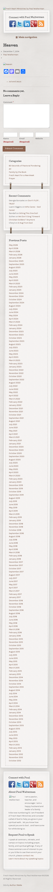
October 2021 (15, 415)
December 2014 (16, 677)
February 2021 (15, 440)
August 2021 (14, 421)
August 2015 (14, 652)
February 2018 (15, 555)
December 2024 (16, 293)
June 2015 (13, 658)
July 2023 (13, 347)
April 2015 (13, 664)
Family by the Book (17, 172)
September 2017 (16, 571)
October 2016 (15, 607)
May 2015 (13, 661)
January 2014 (15, 712)
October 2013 (15, 722)
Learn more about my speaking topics (25, 858)
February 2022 (15, 402)
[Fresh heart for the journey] (23, 8)
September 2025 (16, 264)
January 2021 (15, 443)
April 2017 (13, 587)
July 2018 (13, 540)
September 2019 (16, 495)
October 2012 (15, 760)
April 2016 (13, 626)
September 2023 (16, 341)
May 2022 (13, 392)
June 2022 (13, 389)
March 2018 (14, 552)
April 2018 (13, 549)
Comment (8, 102)
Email (24, 140)
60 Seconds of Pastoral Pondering (24, 166)
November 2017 (16, 565)
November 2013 (16, 719)
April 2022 (13, 395)
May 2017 (13, 584)
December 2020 (16, 447)
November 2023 (16, 335)
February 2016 (15, 632)
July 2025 (13, 270)
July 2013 (13, 732)
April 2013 (13, 741)
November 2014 (16, 680)
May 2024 (13, 315)
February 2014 (15, 709)
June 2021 (13, 427)
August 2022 (14, 382)
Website (39, 138)
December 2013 (16, 716)
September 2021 (16, 418)
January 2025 (15, 290)
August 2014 (14, 690)
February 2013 (15, 748)
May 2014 (13, 700)
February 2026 (15, 254)
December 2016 (16, 600)
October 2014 (15, 684)
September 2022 (16, 379)
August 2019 (14, 498)
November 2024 (16, 296)
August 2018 (14, 536)
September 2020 (16, 456)
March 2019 (14, 514)
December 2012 (16, 754)
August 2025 (14, 267)
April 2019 (13, 511)
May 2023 (13, 354)
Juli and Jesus (13, 81)
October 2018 (15, 530)
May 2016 (13, 623)
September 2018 (16, 533)
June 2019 (13, 504)
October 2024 (15, 299)
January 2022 (15, 405)
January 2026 (15, 258)
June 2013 (13, 735)
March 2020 (14, 475)
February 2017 (15, 594)
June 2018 (13, 543)
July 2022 (13, 386)
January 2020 (15, 482)
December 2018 (16, 523)
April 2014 (13, 703)
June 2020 (13, 466)
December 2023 (16, 331)
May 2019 (13, 507)
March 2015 (14, 668)
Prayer (12, 178)
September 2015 (16, 648)
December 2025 (16, 261)
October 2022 (15, 376)
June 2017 (13, 581)
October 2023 (15, 338)
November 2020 (16, 450)
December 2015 (16, 639)
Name (8, 140)
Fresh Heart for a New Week (21, 175)
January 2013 (15, 751)
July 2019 (13, 501)
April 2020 (13, 472)
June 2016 (13, 620)
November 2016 (16, 603)
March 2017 (14, 591)
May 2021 (13, 431)
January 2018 (15, 559)
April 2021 (13, 434)
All (10, 169)
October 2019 (15, 491)
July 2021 (13, 424)
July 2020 (13, 463)
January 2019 (15, 520)
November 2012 (16, 757)
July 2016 (13, 616)
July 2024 (13, 309)
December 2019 (16, 485)
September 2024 (16, 302)
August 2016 (14, 613)
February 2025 (15, 286)
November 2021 (16, 411)
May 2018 (13, 546)
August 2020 (14, 459)
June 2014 (13, 696)
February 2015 (15, 671)
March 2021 (14, 437)
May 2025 (13, 277)
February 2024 (15, 325)
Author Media (16, 885)
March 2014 (14, 706)
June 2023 (13, 351)
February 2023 (15, 363)
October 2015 (15, 645)
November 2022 (16, 373)
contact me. (28, 855)
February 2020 (15, 479)
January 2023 (15, 367)
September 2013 (16, 725)
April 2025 (13, 280)
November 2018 (16, 527)
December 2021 (16, 408)
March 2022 (14, 398)
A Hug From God (25, 223)
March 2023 (14, 360)
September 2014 (16, 687)
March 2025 (14, 283)
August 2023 (14, 344)
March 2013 (14, 744)
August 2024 (14, 306)
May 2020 (13, 469)
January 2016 (15, 636)
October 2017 (15, 568)
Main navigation (28, 37)
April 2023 (13, 357)
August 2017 (14, 575)
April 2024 (13, 318)
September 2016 (16, 610)
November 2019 (16, 488)
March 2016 (14, 629)
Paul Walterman (10, 54)
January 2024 (15, 328)
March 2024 (14, 322)
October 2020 (15, 453)
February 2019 (15, 517)
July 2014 (13, 693)
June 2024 (13, 312)
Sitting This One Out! (28, 213)
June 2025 (13, 274)
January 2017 (15, 597)
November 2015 (16, 642)
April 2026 (13, 248)
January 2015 (15, 674)
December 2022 (16, 370)
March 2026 (14, 251)
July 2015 (13, 655)
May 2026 (13, 245)
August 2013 (14, 728)
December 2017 (16, 562)
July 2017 (13, 578)
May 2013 (13, 738)
